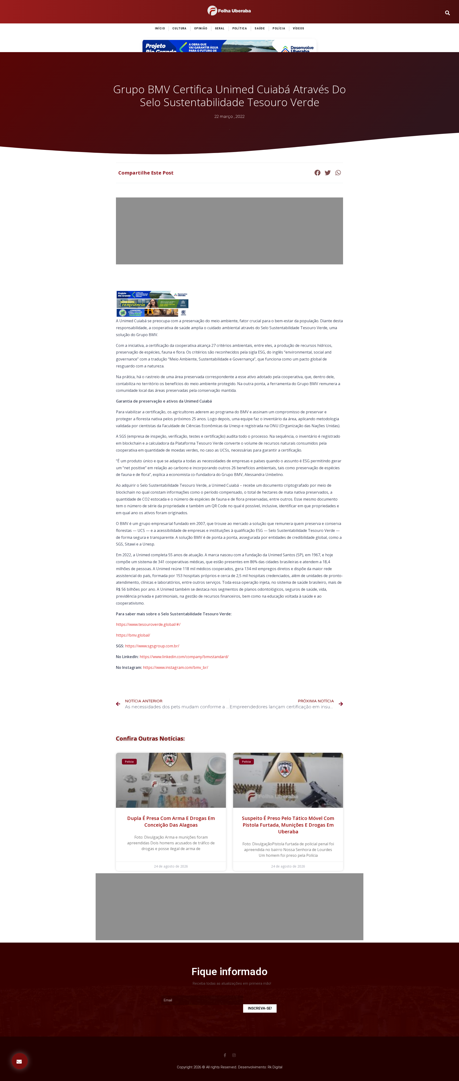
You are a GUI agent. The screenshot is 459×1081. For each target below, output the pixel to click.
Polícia (279, 28)
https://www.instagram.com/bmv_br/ (175, 667)
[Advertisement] (229, 230)
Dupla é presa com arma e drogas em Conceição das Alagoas (171, 821)
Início (160, 28)
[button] (20, 1061)
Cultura (179, 28)
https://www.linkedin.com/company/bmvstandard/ (184, 656)
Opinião (200, 28)
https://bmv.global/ (133, 635)
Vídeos (298, 28)
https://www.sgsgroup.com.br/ (152, 646)
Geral (220, 28)
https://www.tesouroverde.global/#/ (148, 624)
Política (239, 28)
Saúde (260, 28)
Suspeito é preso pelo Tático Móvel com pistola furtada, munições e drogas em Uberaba (288, 825)
